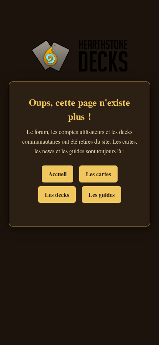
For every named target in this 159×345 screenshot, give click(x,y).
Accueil (57, 174)
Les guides (101, 194)
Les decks (57, 194)
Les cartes (98, 174)
